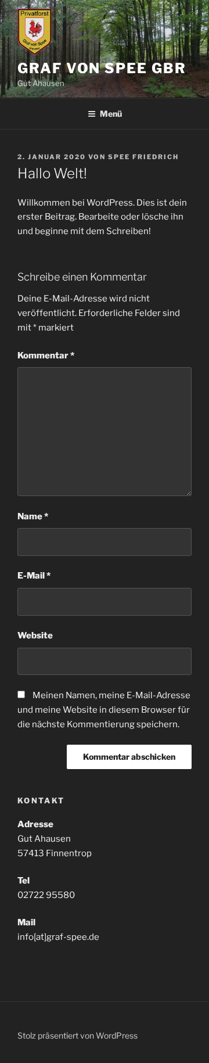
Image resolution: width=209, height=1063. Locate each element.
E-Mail (34, 575)
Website (35, 635)
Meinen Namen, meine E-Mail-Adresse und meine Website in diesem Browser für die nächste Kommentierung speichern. (103, 710)
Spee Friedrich (143, 157)
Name (32, 516)
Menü (111, 113)
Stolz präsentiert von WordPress (77, 1035)
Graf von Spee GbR (101, 68)
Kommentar (45, 355)
